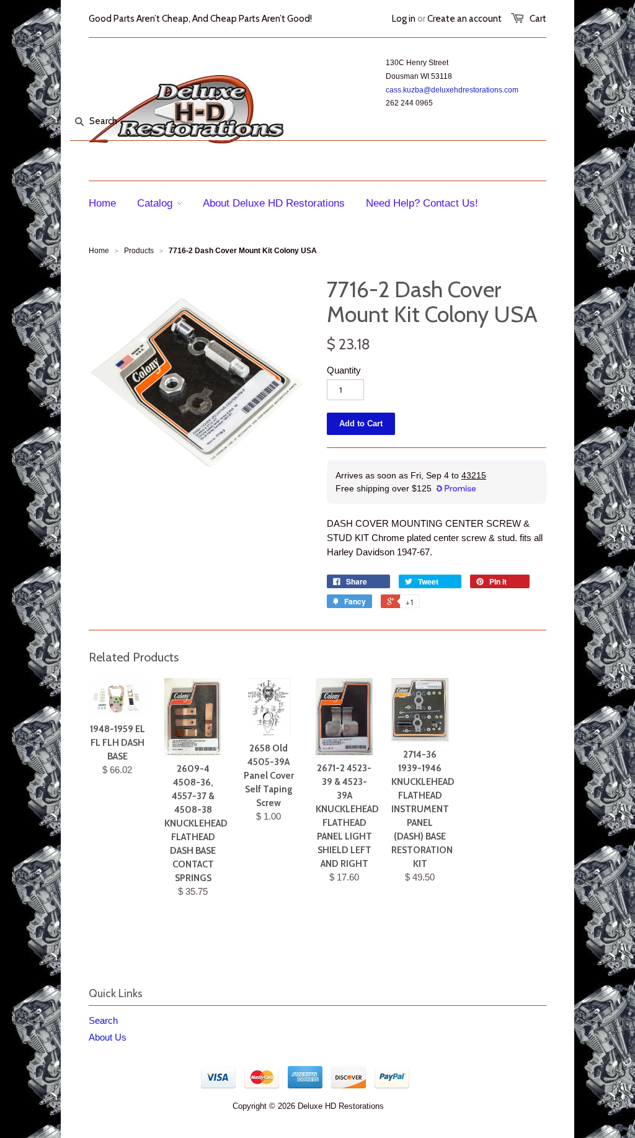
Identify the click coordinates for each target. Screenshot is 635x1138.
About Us (108, 1037)
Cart (538, 18)
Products (139, 250)
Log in (403, 18)
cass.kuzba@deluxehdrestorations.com (452, 90)
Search (103, 1020)
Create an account (464, 18)
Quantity (344, 370)
